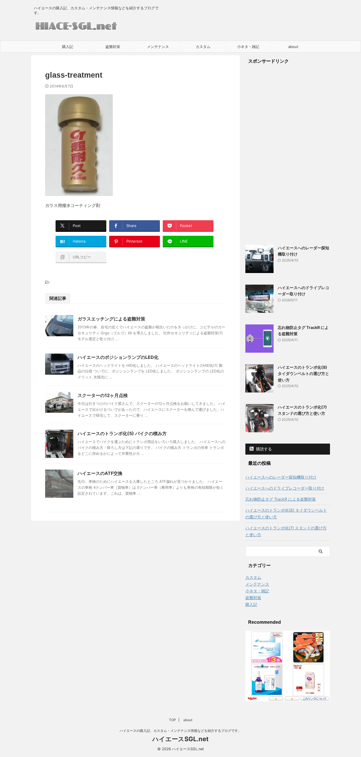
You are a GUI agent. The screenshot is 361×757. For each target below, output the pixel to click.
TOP (172, 720)
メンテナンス (158, 46)
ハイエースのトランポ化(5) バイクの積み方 (122, 433)
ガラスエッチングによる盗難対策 (111, 319)
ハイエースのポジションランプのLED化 (118, 357)
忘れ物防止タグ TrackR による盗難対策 (280, 499)
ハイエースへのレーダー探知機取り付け (280, 477)
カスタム (203, 46)
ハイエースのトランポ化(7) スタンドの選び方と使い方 (286, 531)
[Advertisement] (287, 154)
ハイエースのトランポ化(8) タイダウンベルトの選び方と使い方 (303, 373)
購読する (263, 448)
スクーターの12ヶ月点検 (103, 395)
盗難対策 (112, 46)
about (293, 46)
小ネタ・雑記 (248, 46)
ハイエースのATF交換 (100, 473)
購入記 (67, 46)
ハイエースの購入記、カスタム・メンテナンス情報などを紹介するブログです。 (180, 730)
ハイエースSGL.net (180, 739)
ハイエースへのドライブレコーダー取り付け (284, 488)
